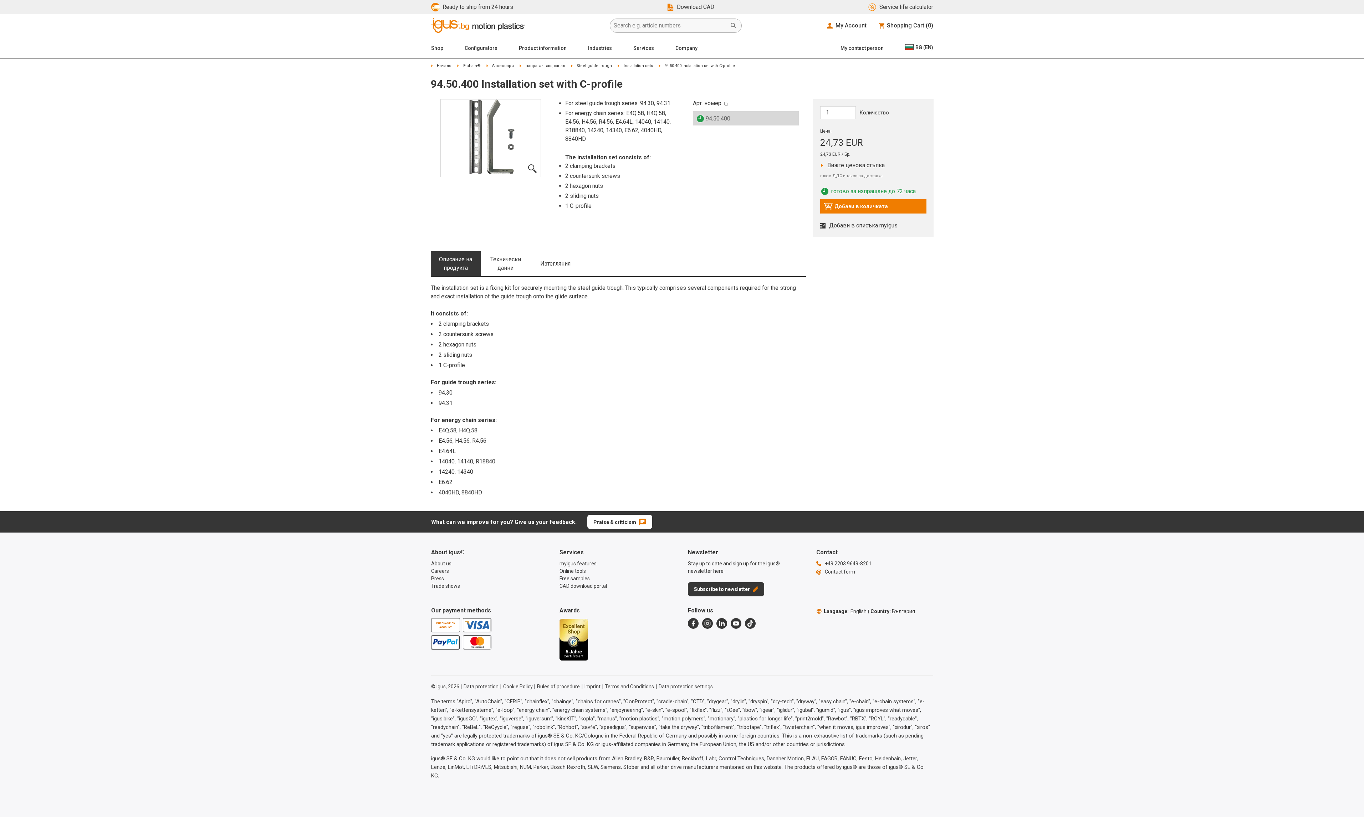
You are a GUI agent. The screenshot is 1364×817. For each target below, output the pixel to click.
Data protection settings (686, 686)
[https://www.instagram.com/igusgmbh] (707, 623)
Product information (543, 48)
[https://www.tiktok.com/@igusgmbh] (750, 623)
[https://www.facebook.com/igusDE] (693, 623)
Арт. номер (707, 103)
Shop (437, 48)
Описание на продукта (455, 263)
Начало (444, 65)
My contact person (862, 48)
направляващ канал (545, 65)
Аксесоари (503, 65)
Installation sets (638, 65)
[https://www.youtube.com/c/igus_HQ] (736, 623)
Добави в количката (855, 208)
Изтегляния (555, 263)
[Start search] (733, 25)
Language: (845, 611)
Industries (600, 48)
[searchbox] (670, 25)
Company (686, 48)
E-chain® (472, 65)
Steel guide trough (594, 65)
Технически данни (505, 263)
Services (643, 48)
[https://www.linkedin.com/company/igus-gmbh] (721, 623)
